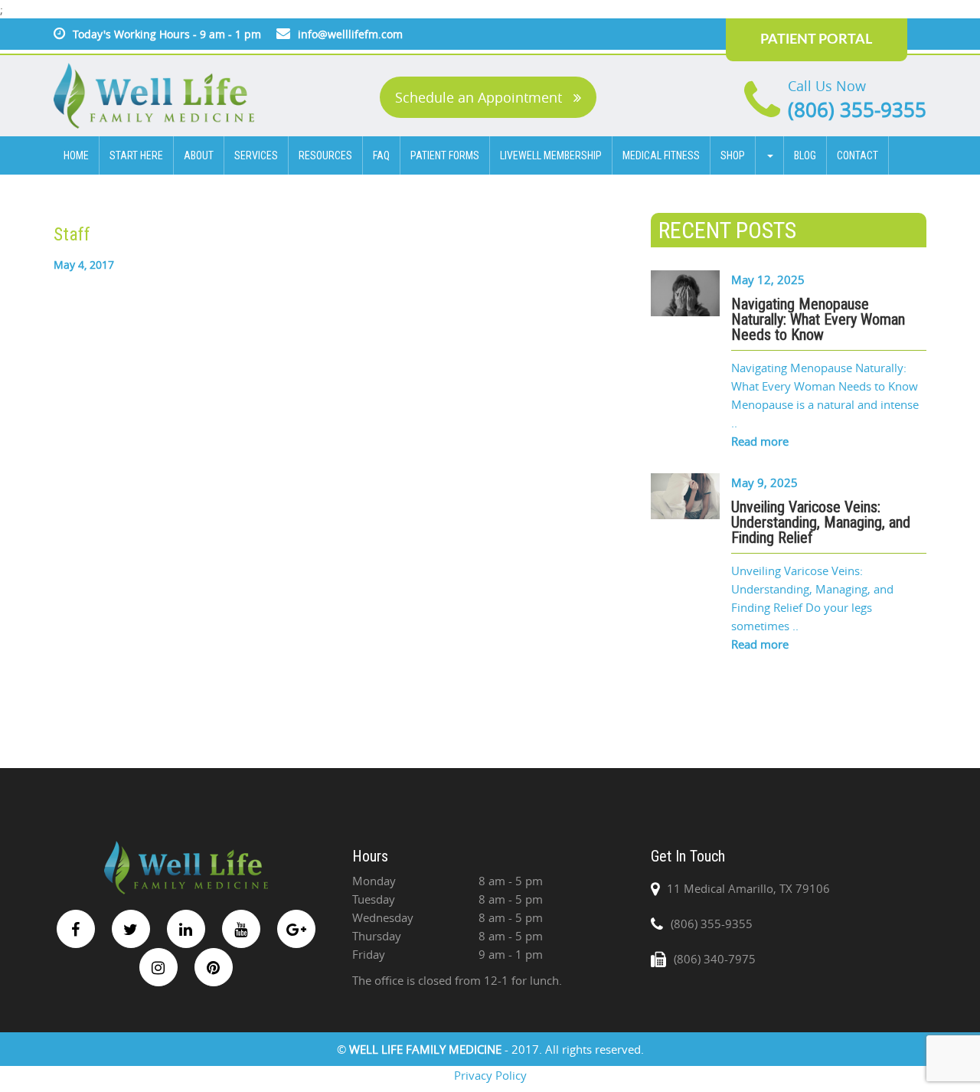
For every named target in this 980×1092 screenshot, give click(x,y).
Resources (325, 155)
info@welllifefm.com (350, 34)
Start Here (136, 155)
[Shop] (770, 155)
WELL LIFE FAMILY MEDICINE (427, 1049)
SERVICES (256, 155)
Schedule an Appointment (480, 97)
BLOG (805, 155)
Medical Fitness (661, 155)
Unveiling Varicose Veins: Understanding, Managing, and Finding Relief (820, 522)
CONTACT (857, 155)
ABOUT (199, 155)
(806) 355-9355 (857, 109)
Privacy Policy (490, 1075)
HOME (76, 155)
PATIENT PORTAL (816, 40)
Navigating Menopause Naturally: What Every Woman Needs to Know (818, 319)
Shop (732, 155)
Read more (760, 441)
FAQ (381, 155)
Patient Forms (444, 155)
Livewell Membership (551, 155)
